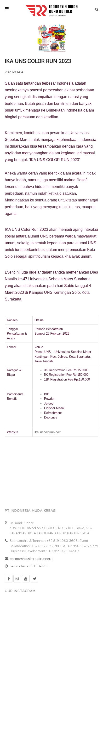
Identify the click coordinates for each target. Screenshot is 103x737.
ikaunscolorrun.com (48, 432)
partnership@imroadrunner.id (31, 559)
